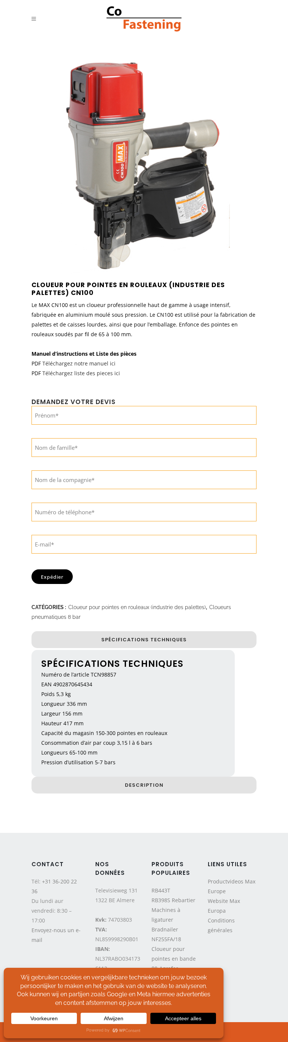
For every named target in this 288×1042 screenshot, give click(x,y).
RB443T (161, 890)
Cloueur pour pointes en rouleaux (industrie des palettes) (137, 607)
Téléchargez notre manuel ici (79, 363)
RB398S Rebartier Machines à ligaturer (173, 910)
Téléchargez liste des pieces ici (81, 373)
